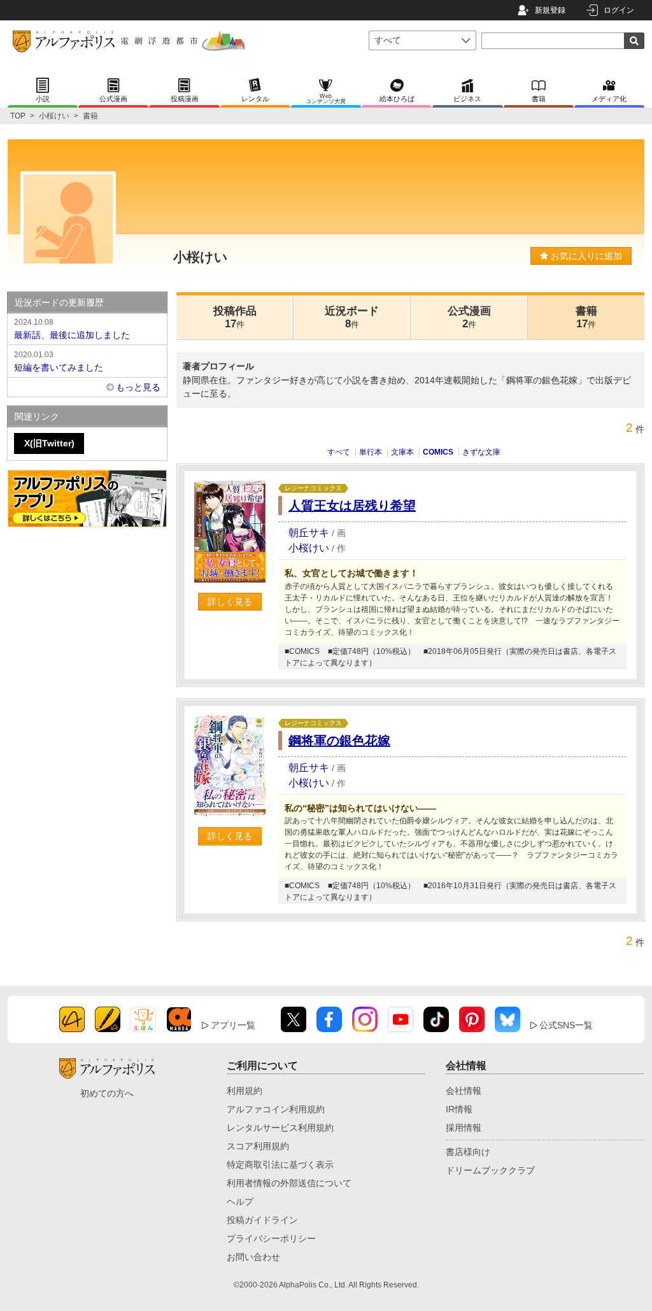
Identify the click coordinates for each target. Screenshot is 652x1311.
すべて (338, 452)
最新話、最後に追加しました (72, 329)
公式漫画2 (469, 317)
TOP (17, 115)
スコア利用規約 (258, 1146)
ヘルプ (240, 1201)
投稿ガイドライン (262, 1220)
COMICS (438, 452)
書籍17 (586, 317)
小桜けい (54, 115)
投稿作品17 (235, 317)
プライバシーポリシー (271, 1238)
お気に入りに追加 (585, 256)
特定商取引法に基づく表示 (280, 1164)
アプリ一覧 (233, 1025)
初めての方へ (107, 1093)
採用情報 (463, 1128)
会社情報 (463, 1091)
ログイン (619, 10)
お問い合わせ (253, 1257)
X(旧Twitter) (49, 443)
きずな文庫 (481, 452)
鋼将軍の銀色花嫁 (339, 740)
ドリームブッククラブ (490, 1170)
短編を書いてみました (58, 361)
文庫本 (402, 452)
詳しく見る (230, 602)
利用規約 (244, 1091)
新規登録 (550, 10)
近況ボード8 (352, 317)
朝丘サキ (308, 532)
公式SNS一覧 (566, 1025)
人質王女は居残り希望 (352, 506)
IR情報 (459, 1109)
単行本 (370, 452)
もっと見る (138, 387)
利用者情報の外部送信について (289, 1183)
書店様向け (468, 1152)
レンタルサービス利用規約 (280, 1128)
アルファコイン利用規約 (276, 1109)
